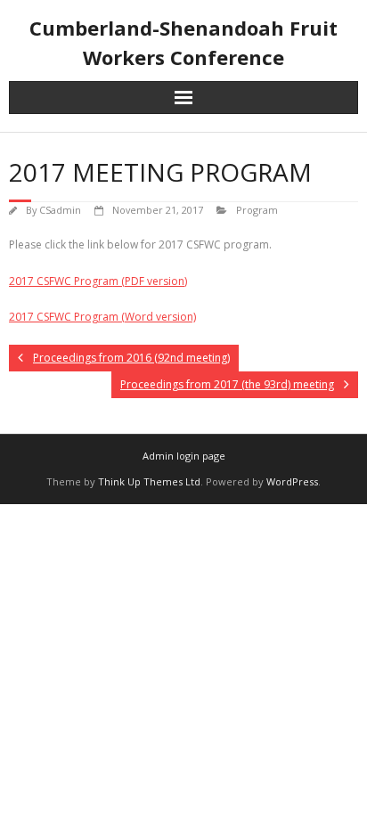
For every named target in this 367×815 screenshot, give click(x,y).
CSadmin (60, 209)
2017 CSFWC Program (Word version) (102, 316)
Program (257, 209)
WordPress (292, 481)
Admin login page (184, 455)
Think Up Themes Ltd (149, 481)
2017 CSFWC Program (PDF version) (98, 281)
